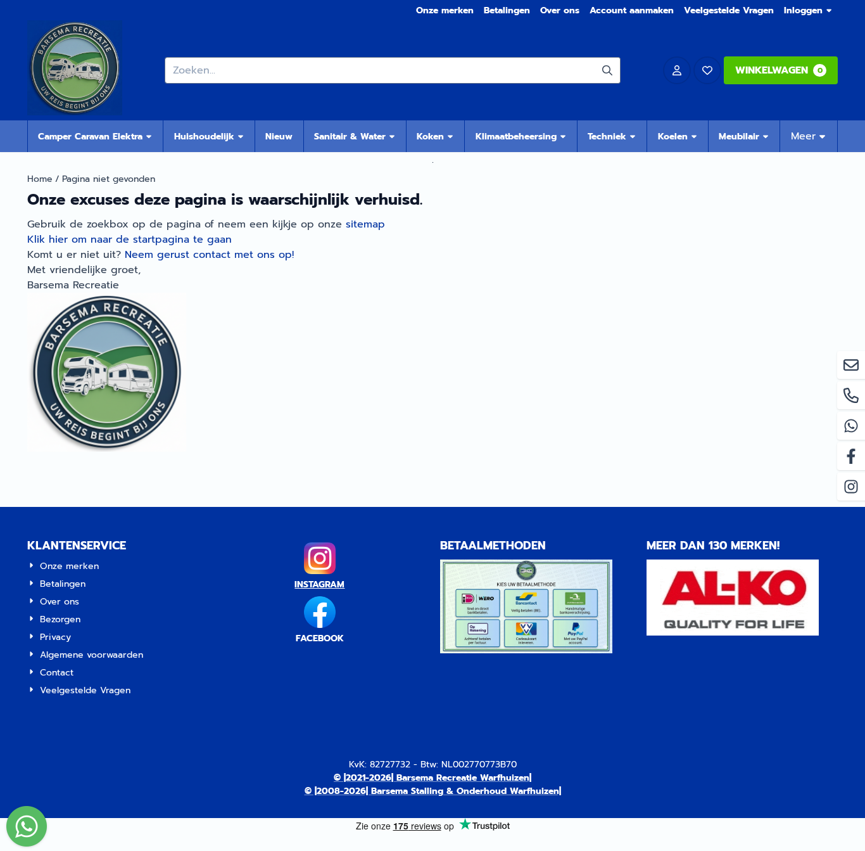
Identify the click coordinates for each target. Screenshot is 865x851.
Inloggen (803, 10)
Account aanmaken (632, 10)
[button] (677, 70)
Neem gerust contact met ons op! (209, 254)
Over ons (559, 10)
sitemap (365, 224)
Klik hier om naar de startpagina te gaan (129, 239)
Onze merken (445, 10)
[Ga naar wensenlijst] (707, 70)
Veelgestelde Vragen (729, 10)
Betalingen (507, 10)
